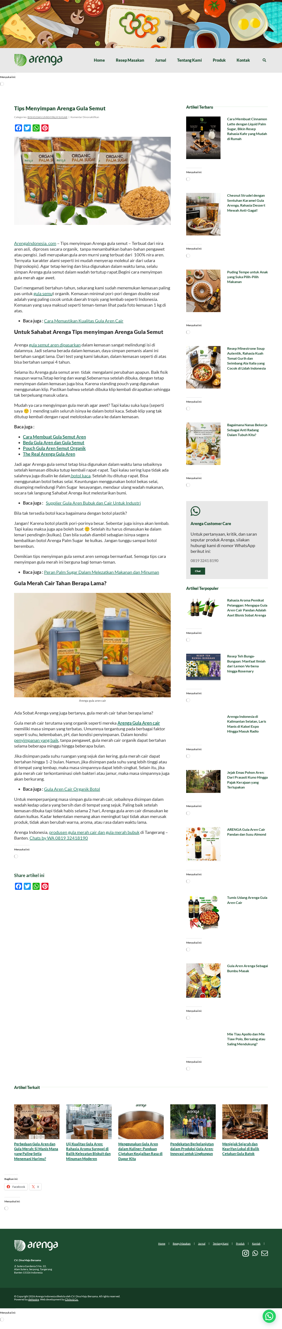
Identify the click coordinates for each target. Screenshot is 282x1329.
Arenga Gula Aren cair (138, 723)
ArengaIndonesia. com (35, 243)
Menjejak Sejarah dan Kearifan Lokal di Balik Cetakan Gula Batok (241, 1149)
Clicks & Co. (71, 1299)
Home (161, 1243)
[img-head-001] (38, 56)
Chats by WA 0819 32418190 (59, 837)
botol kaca (80, 475)
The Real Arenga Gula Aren (49, 454)
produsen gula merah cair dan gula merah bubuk (94, 832)
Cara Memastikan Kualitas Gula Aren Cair (83, 320)
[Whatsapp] (255, 1253)
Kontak (256, 1243)
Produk (240, 1243)
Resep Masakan (182, 1243)
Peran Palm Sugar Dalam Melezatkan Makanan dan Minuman (101, 572)
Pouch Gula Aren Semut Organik (54, 448)
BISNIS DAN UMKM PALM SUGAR (47, 117)
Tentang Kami (220, 1243)
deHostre (33, 1299)
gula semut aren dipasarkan (55, 344)
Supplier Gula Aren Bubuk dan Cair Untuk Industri (93, 502)
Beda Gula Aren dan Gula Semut (53, 442)
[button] (269, 1316)
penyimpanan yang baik (36, 740)
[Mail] (264, 1253)
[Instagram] (245, 1253)
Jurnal (201, 1243)
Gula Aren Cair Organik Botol (72, 789)
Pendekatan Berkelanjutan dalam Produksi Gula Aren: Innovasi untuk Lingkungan (192, 1149)
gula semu (42, 293)
